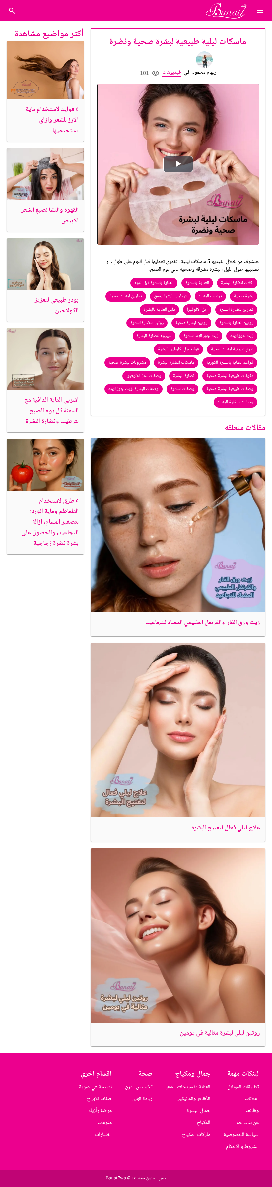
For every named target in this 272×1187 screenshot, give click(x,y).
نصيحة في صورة (95, 1087)
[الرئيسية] (229, 11)
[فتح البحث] (260, 11)
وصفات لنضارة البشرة (236, 402)
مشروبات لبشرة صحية (127, 363)
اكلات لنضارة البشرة (237, 283)
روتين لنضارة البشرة (147, 323)
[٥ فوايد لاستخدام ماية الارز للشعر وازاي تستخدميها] (45, 70)
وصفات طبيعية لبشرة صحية (229, 389)
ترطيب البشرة (210, 296)
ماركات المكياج (196, 1134)
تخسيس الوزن (138, 1087)
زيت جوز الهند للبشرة (200, 336)
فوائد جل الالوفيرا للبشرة (178, 349)
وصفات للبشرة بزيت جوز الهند (133, 389)
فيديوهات (171, 72)
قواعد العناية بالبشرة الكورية (229, 363)
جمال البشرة (198, 1110)
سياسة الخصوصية (241, 1134)
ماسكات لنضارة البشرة (176, 363)
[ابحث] (12, 11)
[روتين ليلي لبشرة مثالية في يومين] (178, 935)
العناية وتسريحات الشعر (188, 1087)
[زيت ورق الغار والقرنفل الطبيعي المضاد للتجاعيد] (178, 525)
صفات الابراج (99, 1099)
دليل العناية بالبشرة (159, 310)
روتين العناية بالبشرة (236, 323)
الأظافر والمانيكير (194, 1099)
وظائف (252, 1110)
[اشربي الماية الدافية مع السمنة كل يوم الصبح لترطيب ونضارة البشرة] (45, 359)
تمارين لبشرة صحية (125, 296)
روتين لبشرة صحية (191, 323)
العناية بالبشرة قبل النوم (154, 283)
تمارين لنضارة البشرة (236, 310)
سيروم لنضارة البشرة (154, 336)
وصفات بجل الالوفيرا (144, 376)
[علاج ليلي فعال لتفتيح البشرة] (178, 730)
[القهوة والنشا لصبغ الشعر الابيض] (45, 174)
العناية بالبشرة (197, 283)
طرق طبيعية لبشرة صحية (232, 349)
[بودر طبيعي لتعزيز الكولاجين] (45, 264)
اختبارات (103, 1134)
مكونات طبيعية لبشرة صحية (229, 376)
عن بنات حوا (247, 1122)
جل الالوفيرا (197, 310)
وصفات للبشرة (182, 389)
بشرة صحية (243, 296)
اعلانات (252, 1099)
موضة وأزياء (100, 1110)
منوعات (105, 1122)
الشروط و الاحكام (242, 1146)
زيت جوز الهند (242, 336)
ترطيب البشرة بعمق (170, 296)
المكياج (203, 1122)
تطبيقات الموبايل (243, 1087)
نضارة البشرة (183, 376)
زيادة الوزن (142, 1099)
